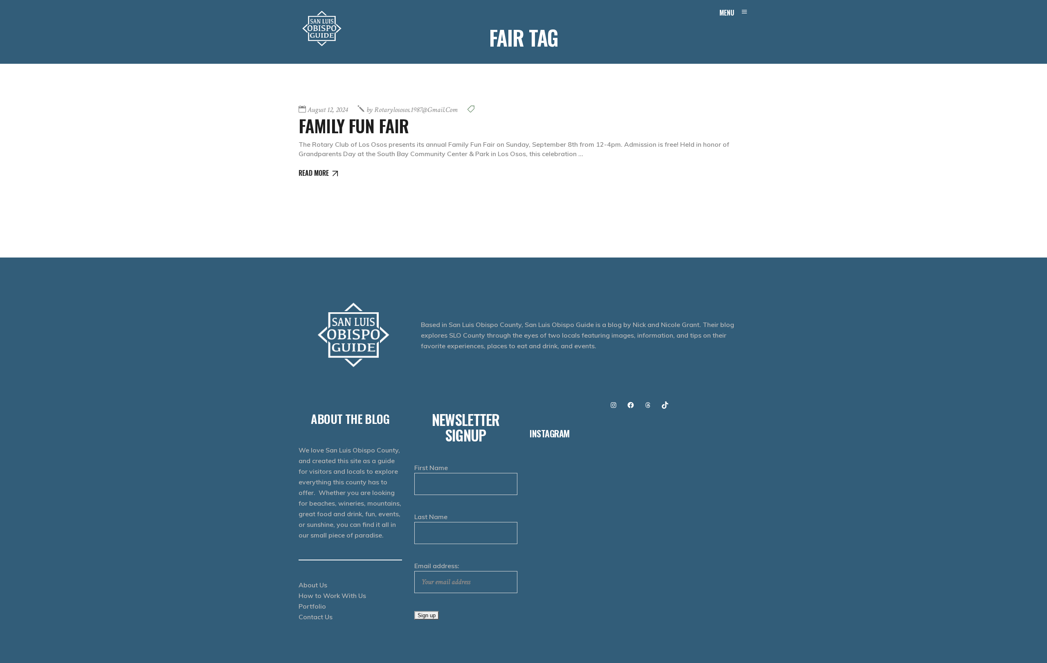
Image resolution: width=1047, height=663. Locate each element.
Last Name (430, 517)
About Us (313, 585)
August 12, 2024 (328, 109)
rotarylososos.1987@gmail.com (412, 109)
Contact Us (316, 617)
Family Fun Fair (354, 125)
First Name (431, 468)
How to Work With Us (332, 595)
